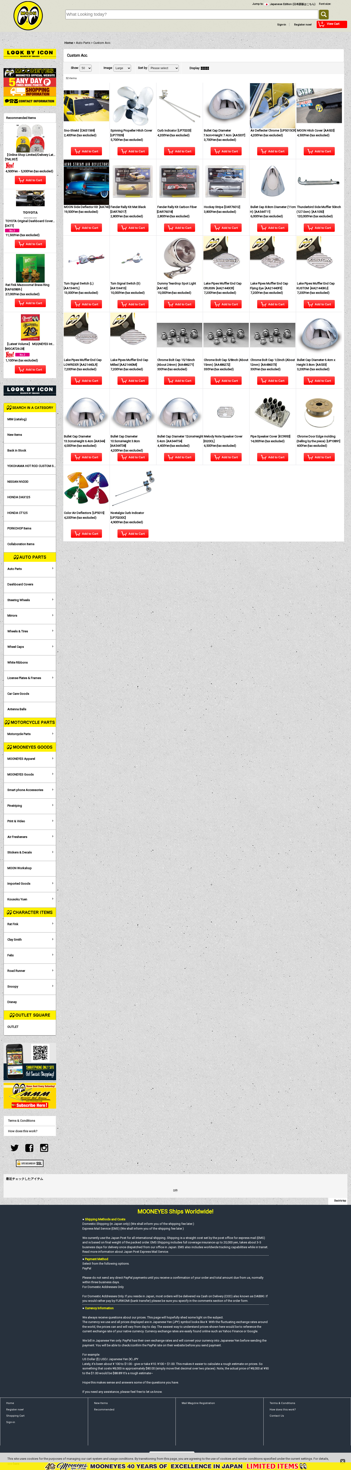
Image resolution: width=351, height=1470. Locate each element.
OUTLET (12, 1027)
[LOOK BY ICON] (30, 53)
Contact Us (277, 1415)
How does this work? (22, 1131)
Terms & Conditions (21, 1120)
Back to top (340, 1200)
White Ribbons (17, 662)
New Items (14, 434)
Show (75, 68)
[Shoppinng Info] (30, 91)
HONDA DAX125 (18, 497)
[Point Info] (30, 82)
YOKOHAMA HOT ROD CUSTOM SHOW (31, 466)
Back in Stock (16, 450)
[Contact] (30, 101)
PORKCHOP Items (19, 528)
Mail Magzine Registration (198, 1403)
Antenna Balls (16, 709)
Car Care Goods (18, 693)
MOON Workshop (19, 868)
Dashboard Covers (20, 584)
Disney (12, 1002)
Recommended (104, 1409)
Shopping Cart (15, 1415)
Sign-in (281, 24)
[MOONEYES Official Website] (30, 72)
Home (10, 1403)
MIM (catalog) (17, 419)
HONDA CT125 (17, 513)
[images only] (206, 68)
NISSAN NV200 (17, 481)
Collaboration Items (20, 544)
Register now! (303, 24)
